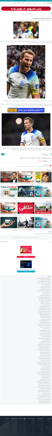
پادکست (36, 0)
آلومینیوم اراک (32, 432)
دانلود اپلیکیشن (49, 420)
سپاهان (33, 426)
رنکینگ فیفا (7, 423)
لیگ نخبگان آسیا (14, 430)
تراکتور (33, 423)
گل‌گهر (33, 431)
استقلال (33, 420)
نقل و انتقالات (24, 3)
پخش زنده (42, 0)
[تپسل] (8, 108)
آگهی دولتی (49, 432)
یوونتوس (24, 434)
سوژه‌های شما (27, 0)
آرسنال (25, 426)
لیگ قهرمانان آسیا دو (14, 432)
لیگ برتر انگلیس (14, 424)
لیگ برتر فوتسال (14, 433)
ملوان (33, 429)
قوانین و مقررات (40, 233)
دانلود (3, 154)
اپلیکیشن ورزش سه (46, 0)
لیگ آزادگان (15, 423)
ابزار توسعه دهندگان (48, 426)
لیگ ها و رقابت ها (40, 424)
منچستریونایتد (23, 432)
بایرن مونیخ (24, 424)
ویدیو (30, 3)
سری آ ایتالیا (15, 427)
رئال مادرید (24, 429)
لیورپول (24, 431)
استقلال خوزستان (31, 434)
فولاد (33, 427)
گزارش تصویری (19, 3)
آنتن (42, 431)
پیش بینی (50, 0)
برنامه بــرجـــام (34, 3)
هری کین (4, 41)
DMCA (50, 431)
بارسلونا (24, 423)
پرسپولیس (32, 421)
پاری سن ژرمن (6, 427)
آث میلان (24, 420)
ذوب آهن (32, 424)
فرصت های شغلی (48, 427)
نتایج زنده (14, 3)
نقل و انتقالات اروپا (6, 424)
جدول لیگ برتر (39, 3)
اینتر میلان (24, 421)
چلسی (25, 427)
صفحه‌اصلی (44, 3)
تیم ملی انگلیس (37, 41)
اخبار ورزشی (39, 0)
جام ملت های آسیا (6, 421)
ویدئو (42, 426)
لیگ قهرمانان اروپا (14, 429)
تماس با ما (33, 0)
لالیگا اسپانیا (15, 426)
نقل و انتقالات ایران (6, 426)
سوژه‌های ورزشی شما (40, 420)
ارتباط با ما (49, 421)
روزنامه (28, 3)
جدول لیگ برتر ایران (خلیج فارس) (14, 421)
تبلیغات (31, 0)
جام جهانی (7, 420)
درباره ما (50, 424)
